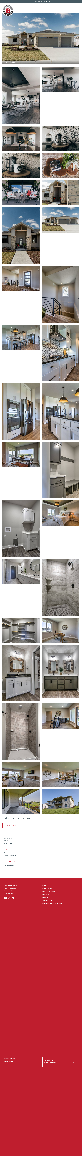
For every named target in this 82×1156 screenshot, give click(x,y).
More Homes (11, 825)
